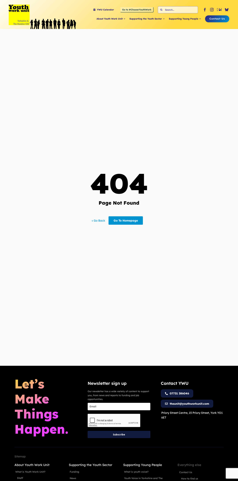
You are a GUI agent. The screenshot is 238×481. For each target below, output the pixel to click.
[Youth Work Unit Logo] (19, 6)
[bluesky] (226, 10)
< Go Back (98, 220)
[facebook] (205, 10)
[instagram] (212, 10)
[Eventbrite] (219, 10)
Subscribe (119, 434)
